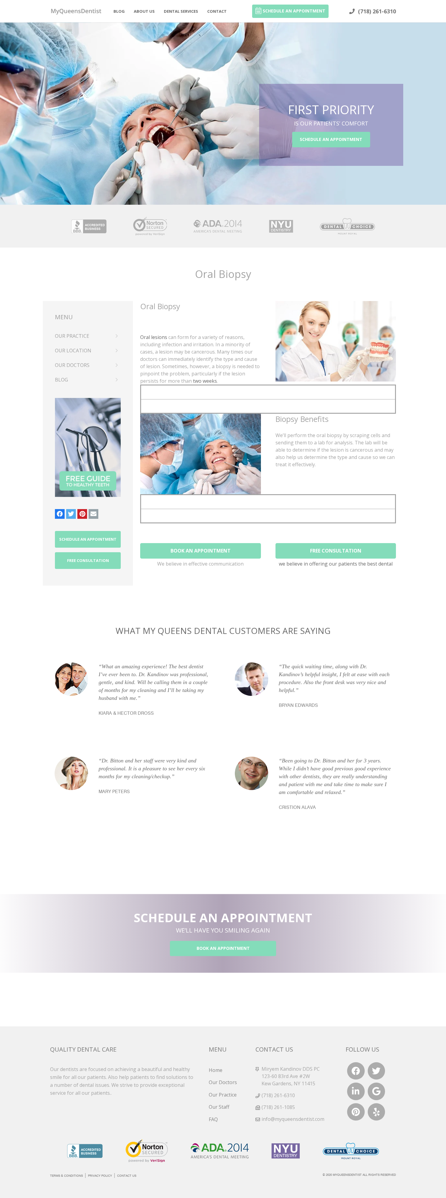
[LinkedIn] (356, 1091)
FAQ (213, 1119)
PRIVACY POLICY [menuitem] (100, 1176)
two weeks (205, 381)
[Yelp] (376, 1112)
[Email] (93, 514)
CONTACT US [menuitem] (126, 1176)
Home (215, 1070)
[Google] (376, 1091)
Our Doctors (223, 1082)
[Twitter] (71, 514)
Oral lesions (153, 337)
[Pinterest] (82, 514)
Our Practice (223, 1094)
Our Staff (219, 1107)
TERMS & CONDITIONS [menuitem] (66, 1176)
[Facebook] (60, 514)
